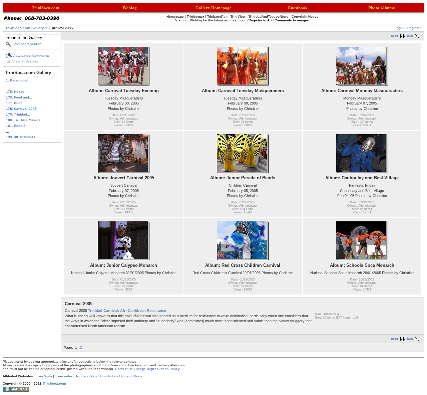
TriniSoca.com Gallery (24, 28)
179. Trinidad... (18, 114)
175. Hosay (15, 91)
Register (414, 28)
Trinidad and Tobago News (121, 376)
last (410, 36)
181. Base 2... (17, 126)
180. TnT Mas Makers (23, 120)
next (394, 36)
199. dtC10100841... (22, 137)
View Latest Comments (31, 55)
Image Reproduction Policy (158, 369)
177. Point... (15, 103)
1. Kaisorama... (18, 80)
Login (399, 28)
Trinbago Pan (86, 376)
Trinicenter (63, 376)
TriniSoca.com (54, 383)
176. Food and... (19, 97)
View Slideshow (25, 61)
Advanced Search (26, 44)
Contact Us (124, 369)
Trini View (44, 376)
